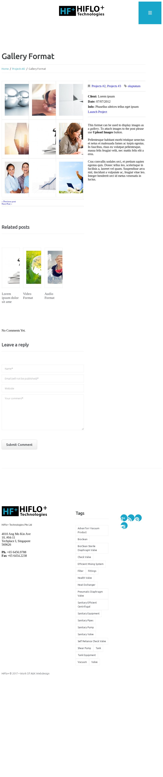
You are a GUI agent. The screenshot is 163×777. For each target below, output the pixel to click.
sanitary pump (86, 627)
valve (94, 662)
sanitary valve (86, 634)
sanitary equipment (89, 613)
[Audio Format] (53, 268)
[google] (123, 517)
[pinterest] (138, 517)
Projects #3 (114, 86)
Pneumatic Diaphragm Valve (90, 593)
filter (80, 571)
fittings (92, 571)
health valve (85, 578)
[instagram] (124, 525)
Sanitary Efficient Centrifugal (87, 604)
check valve (84, 557)
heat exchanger (86, 584)
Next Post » (7, 204)
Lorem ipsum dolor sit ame (10, 298)
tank (98, 648)
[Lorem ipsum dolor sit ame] (11, 268)
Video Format (28, 296)
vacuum (82, 662)
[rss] (131, 517)
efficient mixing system (91, 564)
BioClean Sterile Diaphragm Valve (87, 548)
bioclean (82, 539)
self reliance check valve (92, 641)
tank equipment (87, 655)
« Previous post (9, 201)
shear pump (84, 648)
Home (5, 68)
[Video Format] (32, 268)
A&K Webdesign (40, 673)
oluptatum (134, 86)
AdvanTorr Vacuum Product (88, 530)
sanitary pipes (85, 620)
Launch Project (97, 111)
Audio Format (49, 296)
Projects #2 (18, 68)
